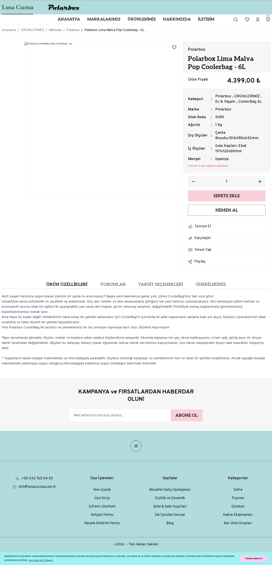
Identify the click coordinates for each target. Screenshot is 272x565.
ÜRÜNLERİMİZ (247, 96)
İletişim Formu (102, 515)
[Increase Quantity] (259, 181)
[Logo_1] (18, 7)
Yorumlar (113, 284)
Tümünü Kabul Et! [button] (254, 558)
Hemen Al (226, 210)
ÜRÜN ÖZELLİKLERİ (66, 284)
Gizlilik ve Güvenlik (170, 498)
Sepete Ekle (226, 195)
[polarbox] (64, 7)
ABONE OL (186, 415)
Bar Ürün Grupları (238, 523)
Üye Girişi (102, 498)
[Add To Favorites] (174, 47)
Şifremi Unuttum (102, 506)
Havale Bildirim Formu (102, 523)
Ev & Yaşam (225, 101)
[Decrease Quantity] (193, 181)
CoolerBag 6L (250, 101)
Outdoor (238, 506)
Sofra (238, 490)
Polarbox (223, 96)
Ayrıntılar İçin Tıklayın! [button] (41, 560)
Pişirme (238, 498)
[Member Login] (257, 19)
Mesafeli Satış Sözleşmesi (170, 490)
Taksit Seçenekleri (160, 284)
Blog (170, 523)
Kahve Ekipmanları (238, 515)
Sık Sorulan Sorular (170, 515)
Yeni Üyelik (102, 490)
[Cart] (268, 19)
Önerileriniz (211, 284)
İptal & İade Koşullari (170, 506)
